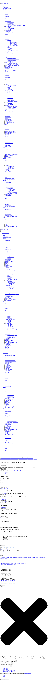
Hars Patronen (10, 95)
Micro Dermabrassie (9, 143)
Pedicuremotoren (8, 21)
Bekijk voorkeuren (12, 673)
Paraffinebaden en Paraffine (10, 90)
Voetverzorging (8, 26)
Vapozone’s (7, 139)
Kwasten (6, 102)
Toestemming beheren (4, 679)
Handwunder (9, 89)
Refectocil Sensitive (11, 108)
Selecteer (2, 585)
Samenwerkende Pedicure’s (12, 50)
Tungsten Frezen (10, 54)
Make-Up (7, 156)
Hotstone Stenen (10, 168)
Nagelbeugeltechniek (9, 67)
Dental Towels (10, 61)
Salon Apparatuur (8, 140)
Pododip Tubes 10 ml (14, 45)
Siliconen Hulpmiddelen (10, 457)
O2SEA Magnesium (9, 170)
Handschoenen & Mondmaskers (13, 59)
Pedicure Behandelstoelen (10, 131)
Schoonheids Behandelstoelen (10, 132)
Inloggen (2, 557)
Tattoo (4, 207)
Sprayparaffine (10, 93)
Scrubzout (7, 110)
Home (4, 6)
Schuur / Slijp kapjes (9, 62)
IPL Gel (6, 123)
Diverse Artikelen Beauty (10, 122)
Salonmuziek (7, 169)
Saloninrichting (5, 124)
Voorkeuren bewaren (20, 673)
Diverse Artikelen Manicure (10, 206)
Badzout (6, 174)
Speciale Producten (13, 44)
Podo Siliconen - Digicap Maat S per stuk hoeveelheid (12, 467)
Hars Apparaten (10, 99)
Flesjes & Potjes (8, 66)
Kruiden (6, 172)
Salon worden (12, 557)
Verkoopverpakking (13, 43)
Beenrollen (7, 135)
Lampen (6, 225)
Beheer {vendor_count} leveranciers (9, 670)
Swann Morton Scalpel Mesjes (10, 70)
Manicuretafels (8, 146)
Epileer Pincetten (8, 117)
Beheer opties (5, 668)
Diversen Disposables (11, 58)
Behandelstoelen (8, 214)
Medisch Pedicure (8, 37)
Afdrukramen (7, 36)
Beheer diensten (6, 669)
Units (6, 224)
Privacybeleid (12, 580)
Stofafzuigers (7, 198)
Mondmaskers (7, 33)
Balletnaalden (7, 109)
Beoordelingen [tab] (5, 473)
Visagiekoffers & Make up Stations (11, 154)
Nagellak (6, 204)
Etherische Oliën (8, 171)
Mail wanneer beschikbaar (5, 523)
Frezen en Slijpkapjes (9, 187)
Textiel (6, 35)
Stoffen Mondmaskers (11, 60)
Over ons (5, 558)
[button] (24, 621)
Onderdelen (7, 144)
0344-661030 (2, 551)
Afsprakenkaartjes (10, 28)
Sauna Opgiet (7, 173)
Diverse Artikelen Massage (10, 179)
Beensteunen (7, 31)
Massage (4, 158)
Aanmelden (5, 539)
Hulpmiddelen (7, 112)
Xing (8, 46)
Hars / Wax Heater (10, 100)
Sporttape (9, 29)
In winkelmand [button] (3, 499)
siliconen (26, 470)
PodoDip (9, 41)
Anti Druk (11, 470)
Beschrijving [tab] (5, 472)
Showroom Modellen (7, 8)
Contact (36, 557)
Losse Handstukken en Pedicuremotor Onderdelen (16, 25)
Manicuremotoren (10, 24)
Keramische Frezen (11, 53)
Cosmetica (7, 39)
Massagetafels (7, 145)
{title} (4, 675)
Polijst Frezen (10, 55)
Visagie (4, 147)
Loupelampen (7, 138)
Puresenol (9, 40)
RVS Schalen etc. (8, 71)
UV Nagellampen (8, 197)
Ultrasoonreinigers (8, 137)
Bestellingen (29, 557)
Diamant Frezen (10, 52)
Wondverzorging (8, 69)
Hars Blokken (10, 98)
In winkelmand (3, 468)
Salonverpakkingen (13, 42)
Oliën (6, 177)
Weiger (7, 673)
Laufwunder (9, 48)
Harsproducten (8, 94)
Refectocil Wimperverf (11, 107)
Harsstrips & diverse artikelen (12, 101)
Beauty (4, 72)
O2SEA (8, 87)
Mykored (9, 49)
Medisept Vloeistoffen (9, 32)
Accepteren (3, 673)
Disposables (7, 57)
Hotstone (6, 165)
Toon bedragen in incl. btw (7, 578)
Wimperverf (7, 105)
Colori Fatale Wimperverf (12, 106)
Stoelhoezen (7, 142)
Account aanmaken (18, 557)
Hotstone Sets (10, 167)
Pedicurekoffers (10, 23)
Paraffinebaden (10, 91)
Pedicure (4, 9)
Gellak (6, 196)
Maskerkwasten (10, 104)
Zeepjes (8, 27)
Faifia (8, 88)
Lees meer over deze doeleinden (9, 671)
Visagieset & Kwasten (9, 155)
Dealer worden (6, 557)
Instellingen (24, 557)
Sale (3, 233)
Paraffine (9, 92)
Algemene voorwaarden (4, 580)
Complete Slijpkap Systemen (12, 64)
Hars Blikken (9, 97)
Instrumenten (7, 68)
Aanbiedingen (5, 7)
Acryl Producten (8, 201)
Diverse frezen (8, 51)
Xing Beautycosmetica (11, 85)
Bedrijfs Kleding (8, 30)
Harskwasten (9, 103)
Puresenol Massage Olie (9, 178)
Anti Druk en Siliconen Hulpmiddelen (12, 65)
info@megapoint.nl (4, 552)
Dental (4, 217)
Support (33, 557)
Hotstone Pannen (10, 166)
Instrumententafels (8, 133)
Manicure (4, 180)
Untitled (8, 543)
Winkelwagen (7, 233)
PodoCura (7, 34)
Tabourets (7, 134)
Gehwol (8, 47)
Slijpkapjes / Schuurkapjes (12, 63)
